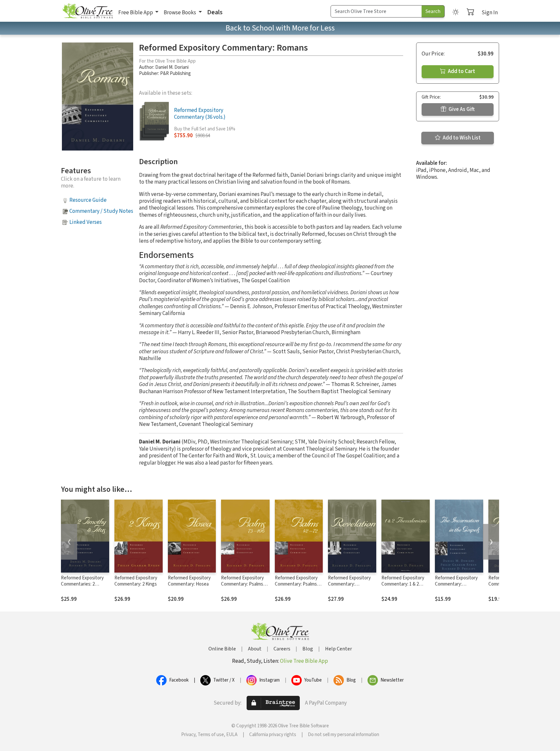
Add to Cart (461, 71)
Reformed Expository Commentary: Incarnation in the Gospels (456, 587)
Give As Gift (461, 109)
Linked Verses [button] (85, 222)
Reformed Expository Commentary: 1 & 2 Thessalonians (402, 584)
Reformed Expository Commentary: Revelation (349, 584)
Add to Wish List (461, 138)
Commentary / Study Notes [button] (101, 211)
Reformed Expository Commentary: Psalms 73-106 (242, 584)
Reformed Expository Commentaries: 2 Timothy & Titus (82, 584)
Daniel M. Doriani (172, 67)
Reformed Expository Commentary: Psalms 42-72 (296, 584)
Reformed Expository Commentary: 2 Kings (135, 581)
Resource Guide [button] (88, 200)
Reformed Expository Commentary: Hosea (189, 581)
